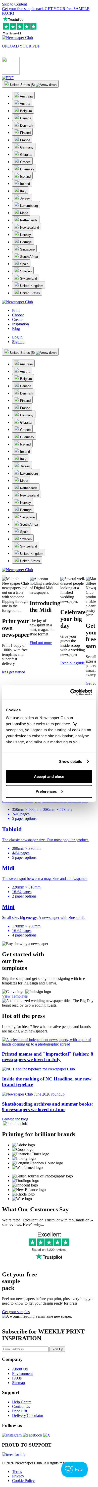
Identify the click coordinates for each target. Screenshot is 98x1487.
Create (17, 319)
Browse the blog (15, 1119)
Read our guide (72, 663)
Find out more (41, 642)
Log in (17, 337)
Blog (16, 328)
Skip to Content (14, 4)
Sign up (18, 341)
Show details (70, 761)
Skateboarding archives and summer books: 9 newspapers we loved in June (47, 1106)
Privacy (18, 1476)
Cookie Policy (23, 1480)
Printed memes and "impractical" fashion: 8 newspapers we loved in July (47, 1056)
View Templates (15, 996)
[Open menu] (4, 575)
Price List (19, 1411)
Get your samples (16, 1312)
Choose (18, 315)
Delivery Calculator (27, 1415)
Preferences (46, 791)
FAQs (17, 1378)
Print (16, 310)
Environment (22, 1373)
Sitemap (18, 1382)
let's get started (13, 672)
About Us (20, 1369)
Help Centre (21, 1402)
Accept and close (49, 776)
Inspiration (20, 324)
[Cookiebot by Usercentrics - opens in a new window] (70, 692)
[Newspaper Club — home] (17, 37)
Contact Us (21, 1406)
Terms (17, 1471)
